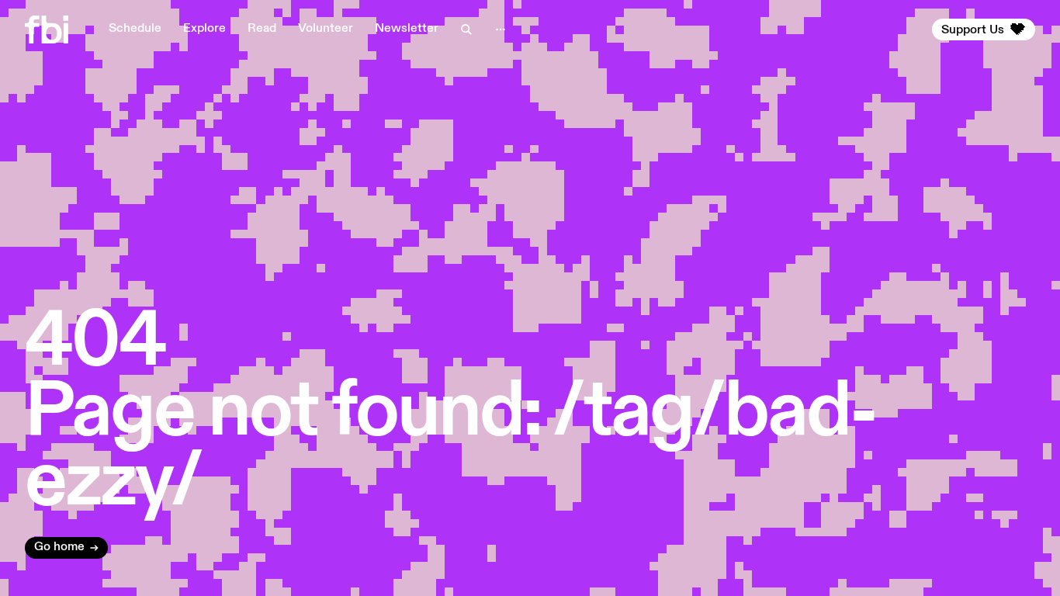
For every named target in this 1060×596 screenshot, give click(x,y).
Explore (204, 29)
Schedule (135, 29)
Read (262, 29)
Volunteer (325, 29)
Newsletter (406, 29)
